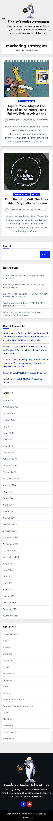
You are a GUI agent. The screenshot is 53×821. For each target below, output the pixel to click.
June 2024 (8, 498)
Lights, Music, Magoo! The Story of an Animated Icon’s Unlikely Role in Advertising (26, 110)
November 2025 (10, 407)
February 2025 (10, 459)
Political (7, 693)
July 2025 (8, 426)
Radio (5, 713)
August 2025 (9, 420)
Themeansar (26, 817)
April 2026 (8, 400)
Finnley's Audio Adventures (28, 22)
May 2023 (7, 583)
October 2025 (9, 413)
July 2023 (8, 570)
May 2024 (7, 505)
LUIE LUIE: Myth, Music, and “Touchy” (30, 373)
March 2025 (8, 452)
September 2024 (11, 479)
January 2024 (10, 531)
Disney (6, 667)
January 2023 (9, 609)
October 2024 (9, 472)
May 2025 (7, 439)
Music (6, 686)
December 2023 (10, 537)
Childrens (7, 654)
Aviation (35, 194)
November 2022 (10, 616)
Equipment (8, 680)
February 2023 (10, 603)
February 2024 (10, 524)
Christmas (8, 660)
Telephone (8, 726)
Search (7, 246)
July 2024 (8, 492)
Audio (6, 641)
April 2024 (8, 511)
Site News (8, 719)
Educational (8, 673)
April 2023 (8, 590)
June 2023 (8, 576)
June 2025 (8, 433)
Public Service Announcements (18, 706)
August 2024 (9, 485)
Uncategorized (10, 732)
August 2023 (9, 563)
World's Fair (8, 739)
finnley (12, 120)
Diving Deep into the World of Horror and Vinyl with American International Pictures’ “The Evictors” (25, 350)
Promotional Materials (13, 699)
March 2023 (8, 596)
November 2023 (10, 544)
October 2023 (9, 550)
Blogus (40, 814)
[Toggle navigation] (3, 19)
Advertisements (26, 101)
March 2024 (8, 518)
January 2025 (9, 465)
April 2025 (8, 446)
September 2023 (11, 557)
